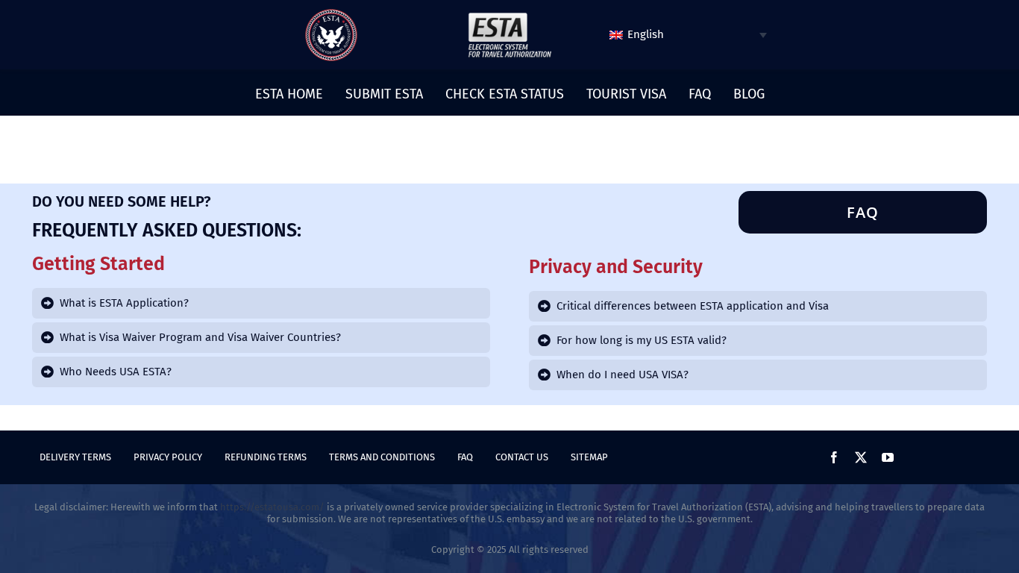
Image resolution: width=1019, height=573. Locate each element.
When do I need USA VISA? (622, 374)
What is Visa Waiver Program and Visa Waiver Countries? (200, 337)
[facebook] (834, 457)
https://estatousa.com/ (272, 507)
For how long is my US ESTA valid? (641, 340)
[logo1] (509, 16)
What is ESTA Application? (124, 303)
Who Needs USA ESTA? (116, 371)
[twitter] (861, 457)
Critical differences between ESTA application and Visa (692, 306)
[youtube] (888, 457)
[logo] (331, 14)
